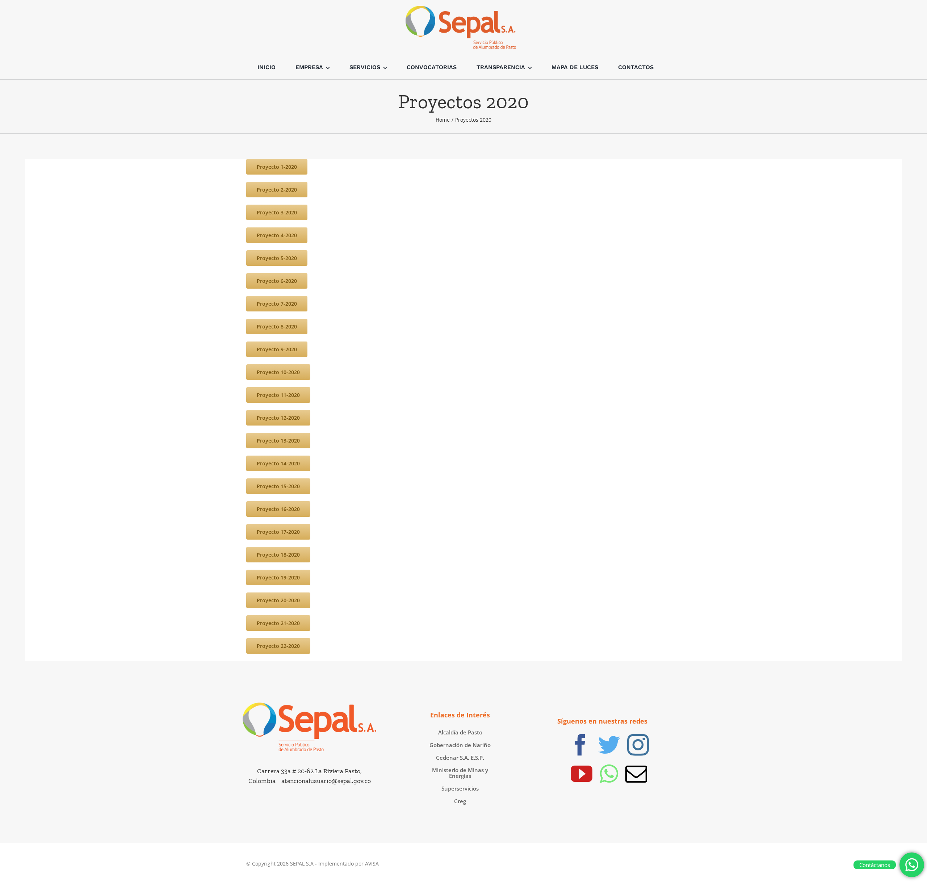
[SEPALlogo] (309, 705)
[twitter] (609, 745)
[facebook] (580, 745)
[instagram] (638, 745)
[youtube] (581, 774)
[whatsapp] (609, 774)
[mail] (636, 774)
